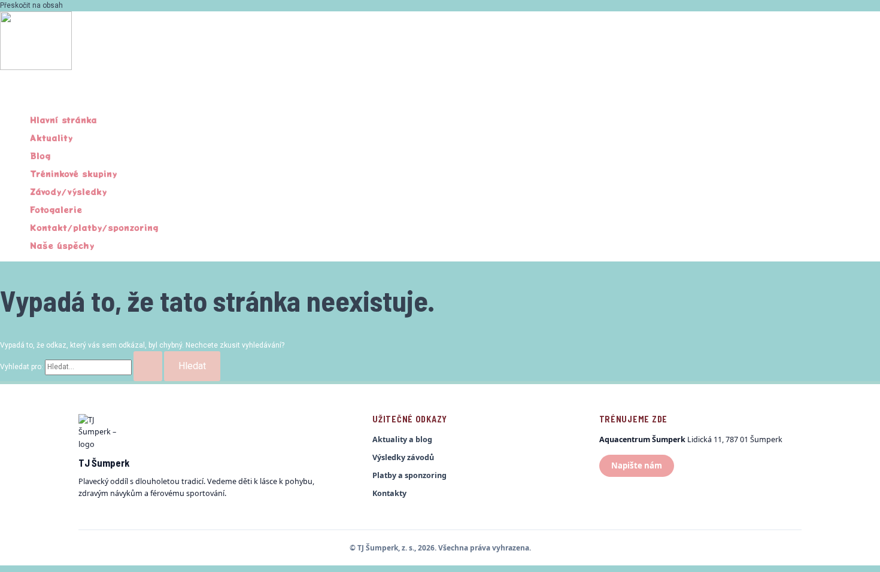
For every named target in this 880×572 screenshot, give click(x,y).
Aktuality (51, 138)
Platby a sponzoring (409, 475)
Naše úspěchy (62, 245)
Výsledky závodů (403, 457)
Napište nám (636, 465)
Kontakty (389, 493)
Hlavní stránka (63, 120)
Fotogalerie (56, 209)
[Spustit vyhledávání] (147, 366)
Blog (40, 156)
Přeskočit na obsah (31, 5)
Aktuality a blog (402, 439)
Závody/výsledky (68, 191)
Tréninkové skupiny (73, 173)
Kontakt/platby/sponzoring (94, 227)
